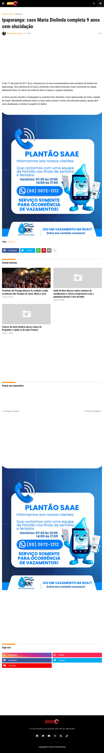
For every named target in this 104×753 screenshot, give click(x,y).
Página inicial (7, 14)
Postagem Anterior (11, 411)
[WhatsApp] (38, 250)
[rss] (61, 736)
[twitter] (43, 736)
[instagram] (55, 736)
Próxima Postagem (92, 411)
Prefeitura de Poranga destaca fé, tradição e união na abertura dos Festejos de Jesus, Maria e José (25, 292)
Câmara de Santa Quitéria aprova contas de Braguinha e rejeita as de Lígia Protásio (21, 328)
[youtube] (49, 736)
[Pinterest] (43, 250)
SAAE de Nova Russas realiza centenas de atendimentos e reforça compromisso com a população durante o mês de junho (73, 293)
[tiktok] (67, 736)
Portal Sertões (60, 747)
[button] (3, 3)
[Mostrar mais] (54, 250)
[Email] (49, 250)
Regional (18, 14)
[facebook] (37, 736)
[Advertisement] (49, 60)
